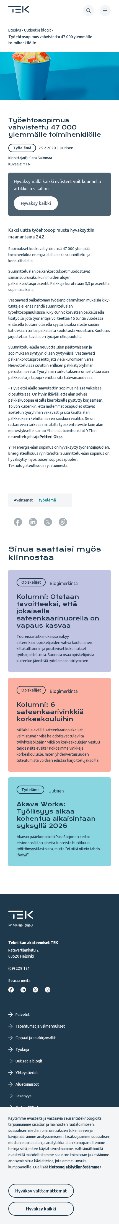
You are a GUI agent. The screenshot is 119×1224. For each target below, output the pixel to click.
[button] (88, 10)
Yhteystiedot (26, 1072)
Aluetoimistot (27, 1084)
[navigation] (105, 10)
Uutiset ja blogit (37, 30)
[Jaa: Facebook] (18, 522)
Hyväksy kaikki (41, 1208)
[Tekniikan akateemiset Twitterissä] (35, 989)
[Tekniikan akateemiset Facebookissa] (11, 989)
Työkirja (22, 1049)
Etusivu (14, 30)
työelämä (47, 500)
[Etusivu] (18, 11)
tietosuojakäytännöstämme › (75, 1167)
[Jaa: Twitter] (48, 522)
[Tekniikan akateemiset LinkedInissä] (23, 989)
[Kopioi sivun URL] (63, 522)
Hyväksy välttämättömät (41, 1190)
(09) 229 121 (19, 968)
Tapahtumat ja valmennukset (40, 1026)
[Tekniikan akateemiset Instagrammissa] (47, 989)
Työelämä (22, 148)
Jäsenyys (23, 1096)
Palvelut (22, 1014)
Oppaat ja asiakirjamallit (35, 1038)
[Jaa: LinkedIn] (33, 522)
